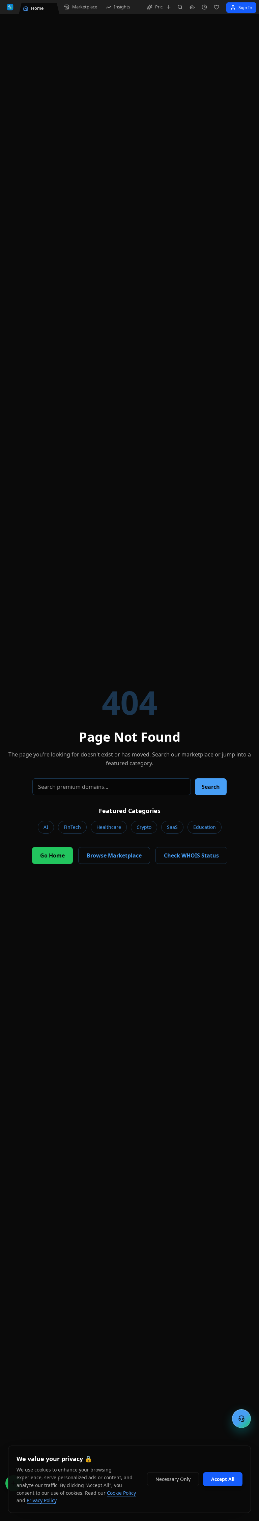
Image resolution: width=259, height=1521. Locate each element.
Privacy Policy (41, 1500)
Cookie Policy (121, 1493)
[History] (204, 7)
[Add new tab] (168, 7)
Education (204, 827)
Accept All (222, 1479)
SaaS (172, 827)
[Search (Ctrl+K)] (180, 7)
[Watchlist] (216, 7)
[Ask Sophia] (192, 7)
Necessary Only (173, 1479)
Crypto (144, 827)
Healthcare (108, 827)
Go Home (52, 855)
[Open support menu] (241, 1418)
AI (46, 827)
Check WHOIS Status (191, 855)
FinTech (72, 827)
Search (211, 786)
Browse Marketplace (114, 855)
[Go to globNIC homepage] (10, 7)
